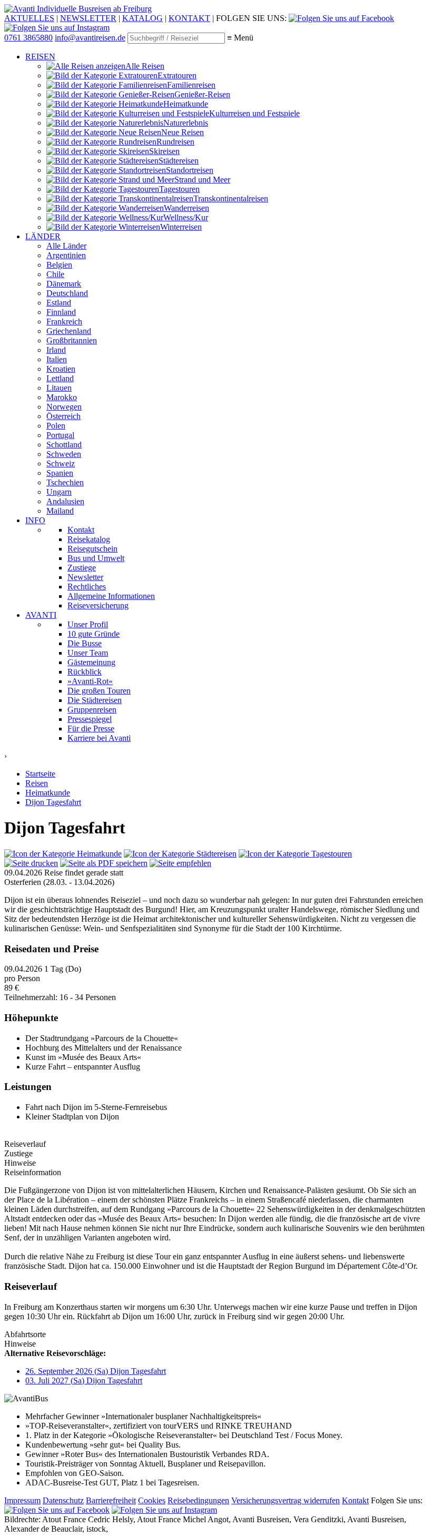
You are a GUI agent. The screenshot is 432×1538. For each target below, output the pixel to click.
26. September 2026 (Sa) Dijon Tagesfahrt (95, 1371)
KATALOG (142, 18)
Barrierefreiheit (111, 1500)
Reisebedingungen (198, 1500)
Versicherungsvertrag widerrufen (285, 1500)
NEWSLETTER (88, 18)
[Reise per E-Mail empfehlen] (180, 863)
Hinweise (20, 1343)
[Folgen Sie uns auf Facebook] (341, 18)
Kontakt (355, 1500)
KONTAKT (189, 18)
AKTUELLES (29, 18)
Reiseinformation (32, 1172)
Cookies (151, 1500)
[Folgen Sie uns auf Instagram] (57, 27)
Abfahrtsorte (25, 1334)
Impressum (22, 1500)
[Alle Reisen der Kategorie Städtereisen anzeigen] (180, 853)
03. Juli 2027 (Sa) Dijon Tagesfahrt (83, 1380)
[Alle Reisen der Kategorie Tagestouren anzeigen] (295, 853)
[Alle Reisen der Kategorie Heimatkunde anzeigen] (63, 853)
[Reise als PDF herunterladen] (104, 863)
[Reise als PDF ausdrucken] (31, 863)
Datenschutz (63, 1500)
